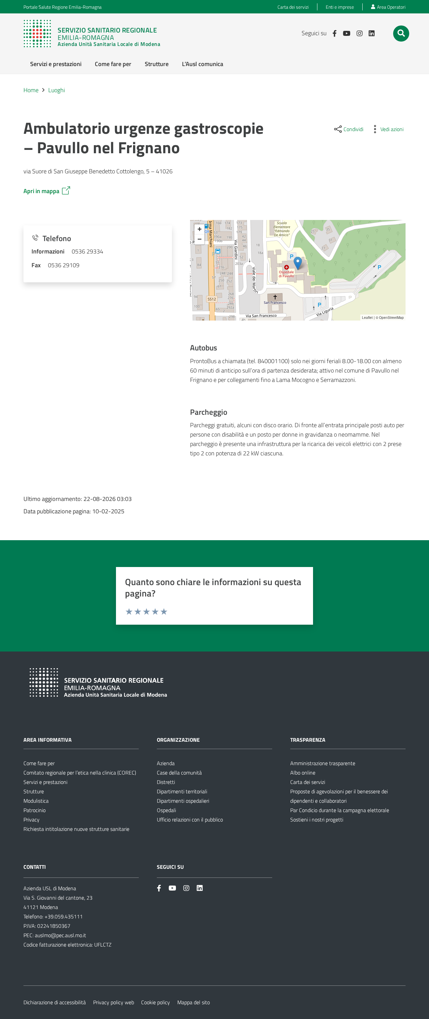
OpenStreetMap (391, 317)
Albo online (302, 773)
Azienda (166, 763)
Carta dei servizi (307, 782)
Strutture (33, 791)
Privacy (31, 819)
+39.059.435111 (63, 916)
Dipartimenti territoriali (182, 791)
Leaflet (367, 317)
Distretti (166, 782)
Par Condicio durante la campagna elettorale (339, 810)
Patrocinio (34, 810)
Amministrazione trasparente (322, 763)
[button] (401, 33)
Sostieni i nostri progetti (316, 819)
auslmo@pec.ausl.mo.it (60, 935)
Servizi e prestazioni (45, 782)
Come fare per (39, 763)
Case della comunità (179, 773)
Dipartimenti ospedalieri (183, 801)
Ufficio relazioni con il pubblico (190, 819)
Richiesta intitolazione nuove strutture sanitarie (76, 829)
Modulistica (36, 801)
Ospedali (166, 810)
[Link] (91, 33)
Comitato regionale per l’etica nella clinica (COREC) (79, 773)
